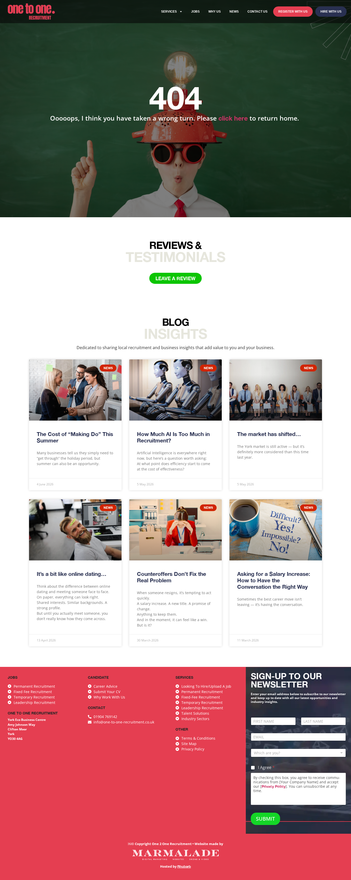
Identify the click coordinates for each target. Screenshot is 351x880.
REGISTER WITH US (293, 11)
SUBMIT (265, 818)
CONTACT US (257, 11)
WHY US (214, 11)
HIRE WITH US (330, 11)
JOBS (195, 11)
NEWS (234, 11)
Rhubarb (184, 866)
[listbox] (298, 753)
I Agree (266, 767)
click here (233, 118)
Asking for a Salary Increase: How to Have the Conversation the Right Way (273, 580)
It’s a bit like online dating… (71, 574)
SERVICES (169, 11)
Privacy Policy (273, 786)
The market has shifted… (269, 434)
